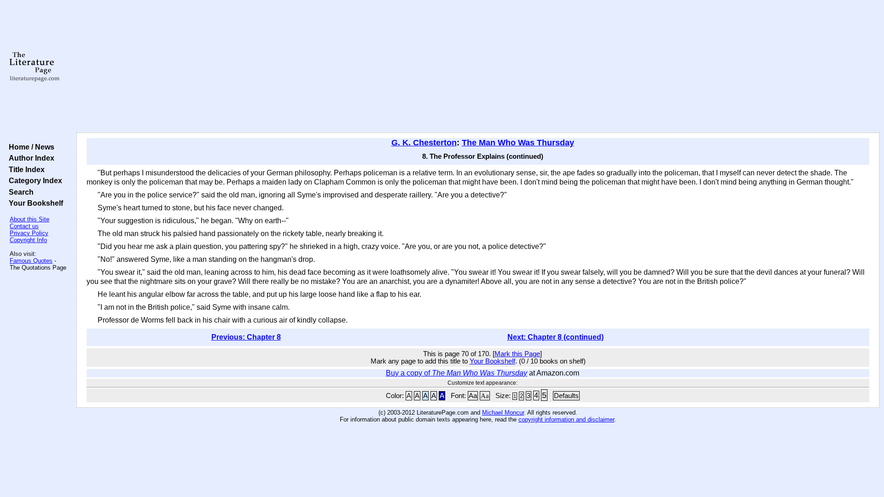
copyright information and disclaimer (566, 419)
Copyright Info (28, 240)
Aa (473, 395)
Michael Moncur (503, 412)
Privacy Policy (29, 233)
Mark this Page (517, 354)
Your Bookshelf (34, 203)
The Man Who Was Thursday (518, 142)
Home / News (29, 147)
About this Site (29, 219)
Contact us (24, 226)
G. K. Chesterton (424, 142)
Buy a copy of (456, 373)
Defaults (566, 395)
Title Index (25, 169)
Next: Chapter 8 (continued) (555, 337)
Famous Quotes (31, 260)
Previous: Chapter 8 (246, 337)
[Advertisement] (478, 66)
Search (19, 192)
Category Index (33, 180)
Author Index (29, 158)
